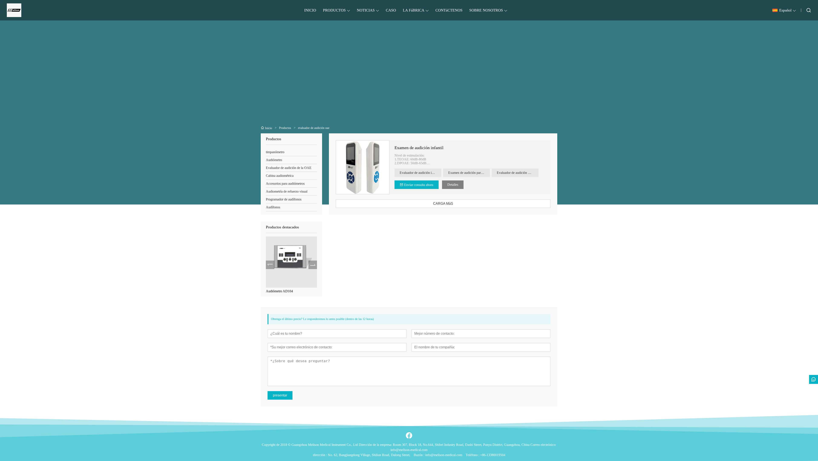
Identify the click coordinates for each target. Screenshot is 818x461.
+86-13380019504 (492, 455)
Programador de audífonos (283, 199)
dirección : (320, 455)
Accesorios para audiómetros (285, 183)
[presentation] (270, 265)
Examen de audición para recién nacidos (469, 172)
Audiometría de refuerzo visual (286, 191)
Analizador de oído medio (283, 291)
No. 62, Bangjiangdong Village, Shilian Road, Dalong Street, (369, 455)
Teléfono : (473, 455)
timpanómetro (275, 152)
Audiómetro (274, 160)
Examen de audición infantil (419, 147)
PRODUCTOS (334, 10)
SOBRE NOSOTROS (486, 10)
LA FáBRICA (413, 10)
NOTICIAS (366, 10)
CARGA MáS (443, 203)
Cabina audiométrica (280, 175)
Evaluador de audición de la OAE (288, 168)
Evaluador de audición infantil (420, 172)
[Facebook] (409, 435)
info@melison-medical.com (443, 455)
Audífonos (273, 207)
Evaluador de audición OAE (516, 172)
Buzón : (419, 455)
